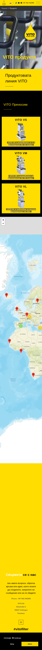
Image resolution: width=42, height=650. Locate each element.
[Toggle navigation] (38, 3)
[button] (26, 314)
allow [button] (30, 644)
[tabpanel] (21, 40)
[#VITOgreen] (16, 3)
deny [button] (12, 644)
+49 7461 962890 (28, 3)
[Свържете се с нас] (18, 3)
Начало (4, 8)
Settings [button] (17, 638)
